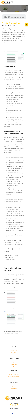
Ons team (14, 352)
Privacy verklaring (14, 378)
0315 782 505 (14, 410)
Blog (14, 362)
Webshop (14, 388)
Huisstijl (14, 390)
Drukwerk (14, 392)
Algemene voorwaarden (14, 376)
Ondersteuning (14, 364)
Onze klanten (14, 354)
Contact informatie (14, 374)
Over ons (14, 350)
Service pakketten (14, 366)
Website (14, 386)
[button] (25, 3)
